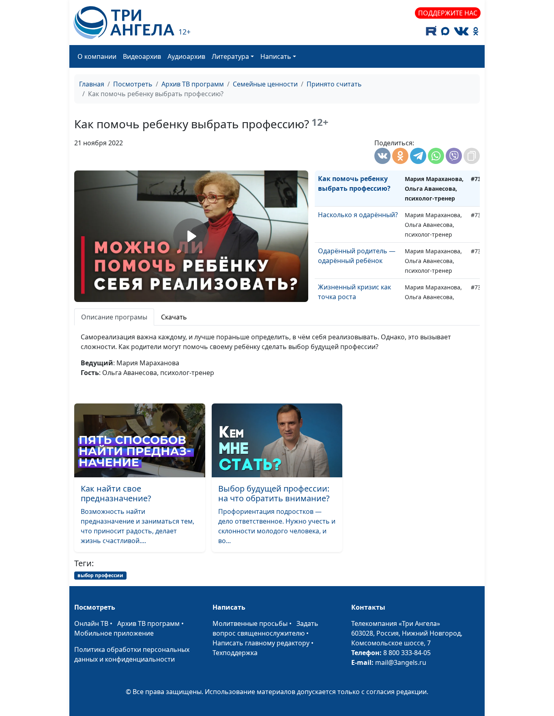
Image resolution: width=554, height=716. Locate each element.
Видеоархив (142, 56)
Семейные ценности (265, 84)
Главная (91, 84)
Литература (230, 56)
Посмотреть (132, 84)
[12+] (123, 22)
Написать (275, 56)
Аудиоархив (186, 56)
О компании (96, 56)
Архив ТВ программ (192, 84)
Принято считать (334, 84)
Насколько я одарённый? (358, 214)
